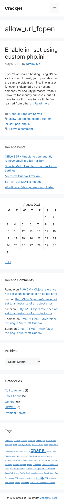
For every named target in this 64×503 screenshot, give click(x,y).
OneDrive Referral (17, 469)
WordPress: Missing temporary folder (29, 187)
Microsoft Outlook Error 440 (23, 176)
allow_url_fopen (19, 118)
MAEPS (37, 460)
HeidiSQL (17, 460)
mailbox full (45, 460)
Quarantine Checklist (46, 469)
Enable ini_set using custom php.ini (31, 53)
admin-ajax (40, 441)
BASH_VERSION (24, 445)
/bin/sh (17, 441)
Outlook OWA (31, 469)
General (14, 113)
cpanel (36, 118)
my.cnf (23, 465)
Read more (42, 103)
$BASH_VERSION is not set (23, 181)
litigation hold (27, 460)
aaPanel (24, 441)
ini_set (9, 124)
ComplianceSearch (13, 451)
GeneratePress (48, 497)
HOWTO (10, 407)
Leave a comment (21, 128)
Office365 (37, 465)
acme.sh (31, 441)
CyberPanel (51, 451)
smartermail (30, 478)
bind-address (37, 445)
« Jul (8, 262)
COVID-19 (25, 451)
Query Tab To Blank (22, 473)
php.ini (26, 124)
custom (47, 118)
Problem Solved (31, 113)
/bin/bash (9, 441)
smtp (40, 477)
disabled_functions (29, 456)
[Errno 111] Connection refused (42, 483)
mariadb (16, 465)
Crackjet (13, 8)
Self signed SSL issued (14, 478)
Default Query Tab (12, 456)
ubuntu (17, 483)
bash (15, 445)
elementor (42, 456)
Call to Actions (14, 390)
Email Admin (13, 396)
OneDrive (46, 465)
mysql (29, 465)
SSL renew (9, 483)
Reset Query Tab (51, 473)
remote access (37, 473)
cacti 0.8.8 (53, 445)
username (25, 483)
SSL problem (50, 478)
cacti (46, 445)
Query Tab (9, 473)
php (17, 124)
